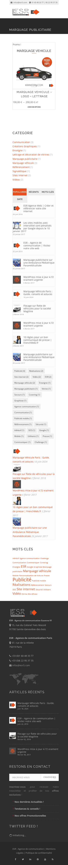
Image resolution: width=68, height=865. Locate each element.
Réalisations (21, 584)
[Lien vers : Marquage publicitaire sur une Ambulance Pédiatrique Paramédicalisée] (34, 521)
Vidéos (16, 179)
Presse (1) (47, 436)
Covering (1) (34, 394)
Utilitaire (47, 589)
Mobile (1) (19, 436)
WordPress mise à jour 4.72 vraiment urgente (38, 278)
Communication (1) (23, 412)
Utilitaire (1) (33, 436)
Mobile (15, 575)
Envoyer (49, 777)
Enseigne (18, 150)
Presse (47, 575)
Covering (44, 562)
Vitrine (24, 594)
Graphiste (38, 567)
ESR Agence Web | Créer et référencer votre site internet (38, 208)
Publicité (22, 579)
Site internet (26, 589)
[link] (15, 859)
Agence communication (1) (26, 406)
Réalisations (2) (36, 371)
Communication (21, 142)
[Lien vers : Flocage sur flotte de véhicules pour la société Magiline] (34, 468)
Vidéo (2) (37, 376)
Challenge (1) (41, 442)
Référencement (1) (23, 424)
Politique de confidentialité (39, 852)
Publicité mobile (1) (23, 418)
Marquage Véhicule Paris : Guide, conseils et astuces (37, 293)
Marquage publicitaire (25, 158)
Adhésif (16, 558)
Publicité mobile (39, 581)
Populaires (19, 192)
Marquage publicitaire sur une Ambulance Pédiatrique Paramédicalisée (38, 262)
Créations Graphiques (25, 146)
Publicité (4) (19, 371)
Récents (34, 192)
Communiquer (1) (22, 442)
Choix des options (34, 107)
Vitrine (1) (46, 388)
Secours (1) (19, 394)
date (20, 199)
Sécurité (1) (41, 424)
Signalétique (19, 171)
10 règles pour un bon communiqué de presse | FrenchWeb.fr (37, 340)
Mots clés (48, 192)
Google (30, 567)
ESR (23, 566)
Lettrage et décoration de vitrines (31, 154)
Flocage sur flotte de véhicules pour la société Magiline (37, 308)
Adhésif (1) (19, 430)
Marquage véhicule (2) (24, 382)
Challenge (44, 558)
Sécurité (39, 589)
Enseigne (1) (45, 382)
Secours (48, 585)
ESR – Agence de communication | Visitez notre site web (36, 245)
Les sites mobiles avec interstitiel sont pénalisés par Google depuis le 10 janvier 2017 (32, 227)
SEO (14, 589)
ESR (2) (48, 376)
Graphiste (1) (20, 400)
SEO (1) (31, 430)
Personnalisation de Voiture (31, 575)
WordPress (32, 594)
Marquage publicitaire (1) (26, 388)
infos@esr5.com (20, 2)
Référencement (21, 167)
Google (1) (44, 430)
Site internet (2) (21, 376)
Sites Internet (20, 175)
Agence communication (30, 558)
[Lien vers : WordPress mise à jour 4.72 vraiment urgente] (34, 484)
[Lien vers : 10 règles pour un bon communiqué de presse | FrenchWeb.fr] (34, 501)
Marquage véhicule (23, 162)
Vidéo (17, 593)
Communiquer (33, 562)
